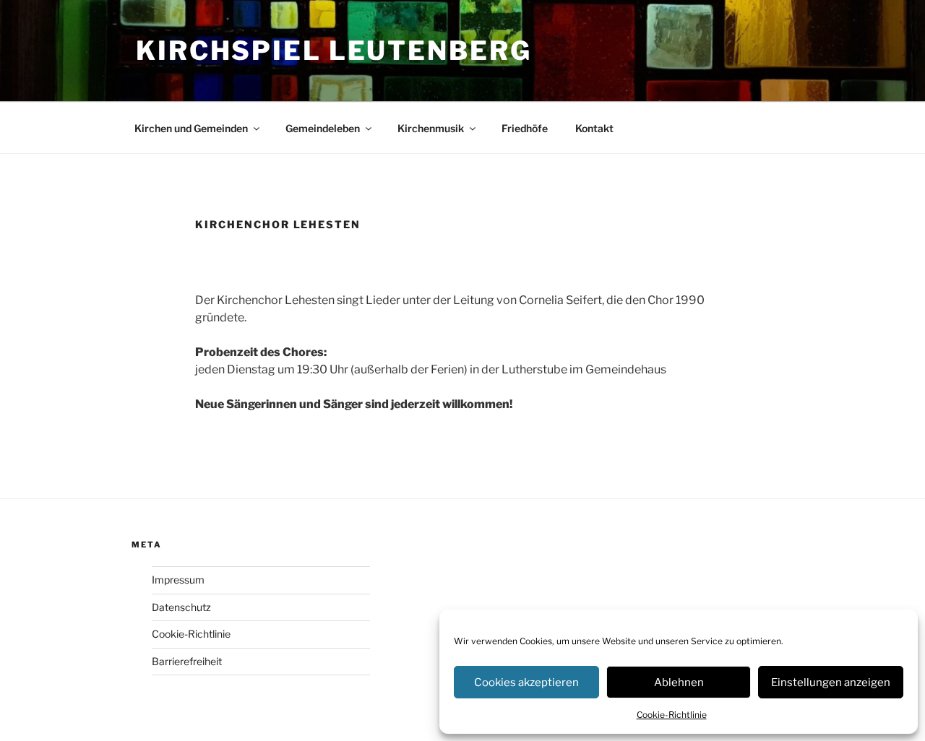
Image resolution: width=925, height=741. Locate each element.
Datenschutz (181, 607)
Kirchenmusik (430, 128)
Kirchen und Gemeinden (191, 128)
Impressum (178, 579)
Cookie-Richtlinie (672, 714)
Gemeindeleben (322, 128)
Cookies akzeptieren (526, 682)
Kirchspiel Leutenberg (333, 50)
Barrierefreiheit (187, 661)
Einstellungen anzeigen (830, 682)
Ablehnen (679, 682)
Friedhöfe (525, 128)
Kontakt (594, 128)
